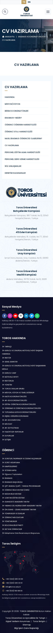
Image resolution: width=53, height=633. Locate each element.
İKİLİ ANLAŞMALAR (13, 166)
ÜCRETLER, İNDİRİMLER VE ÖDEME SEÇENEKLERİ (22, 458)
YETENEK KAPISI (10, 470)
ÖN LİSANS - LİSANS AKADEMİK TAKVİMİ (20, 509)
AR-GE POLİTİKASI (11, 428)
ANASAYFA (9, 36)
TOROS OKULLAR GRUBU (14, 389)
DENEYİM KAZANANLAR (15, 173)
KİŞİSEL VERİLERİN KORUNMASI (16, 416)
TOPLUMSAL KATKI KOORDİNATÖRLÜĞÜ (20, 412)
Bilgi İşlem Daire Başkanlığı (26, 628)
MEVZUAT (8, 424)
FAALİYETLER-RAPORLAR (14, 432)
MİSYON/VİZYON (12, 104)
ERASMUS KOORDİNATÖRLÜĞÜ (32, 36)
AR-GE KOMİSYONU (12, 420)
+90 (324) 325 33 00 (14, 579)
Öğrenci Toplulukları (13, 474)
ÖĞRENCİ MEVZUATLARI (14, 517)
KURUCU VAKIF (10, 373)
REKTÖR (7, 358)
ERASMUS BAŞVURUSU (13, 482)
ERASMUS (8, 478)
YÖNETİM (8, 385)
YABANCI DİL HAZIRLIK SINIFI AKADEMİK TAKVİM (22, 506)
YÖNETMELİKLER (10, 521)
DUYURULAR (9, 436)
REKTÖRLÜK (9, 381)
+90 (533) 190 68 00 (14, 591)
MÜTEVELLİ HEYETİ (11, 377)
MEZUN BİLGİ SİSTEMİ (12, 494)
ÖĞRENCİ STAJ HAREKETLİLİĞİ (18, 131)
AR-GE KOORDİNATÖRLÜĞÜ (15, 400)
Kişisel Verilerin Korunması (18, 621)
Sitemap (27, 624)
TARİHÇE (8, 346)
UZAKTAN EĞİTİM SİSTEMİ (14, 498)
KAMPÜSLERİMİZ (10, 466)
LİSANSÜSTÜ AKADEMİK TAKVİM (16, 502)
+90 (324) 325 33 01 (14, 583)
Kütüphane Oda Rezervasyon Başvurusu (22, 533)
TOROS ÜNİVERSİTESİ (29, 611)
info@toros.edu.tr (13, 587)
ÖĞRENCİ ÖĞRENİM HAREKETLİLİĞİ (20, 124)
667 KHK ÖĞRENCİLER (13, 529)
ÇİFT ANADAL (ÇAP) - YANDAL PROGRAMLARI (22, 486)
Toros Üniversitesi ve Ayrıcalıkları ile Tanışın (25, 618)
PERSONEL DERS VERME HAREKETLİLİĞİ (22, 159)
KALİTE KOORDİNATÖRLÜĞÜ (15, 396)
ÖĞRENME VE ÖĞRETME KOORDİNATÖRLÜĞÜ (22, 408)
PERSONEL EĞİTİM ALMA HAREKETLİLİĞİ (22, 152)
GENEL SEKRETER (11, 362)
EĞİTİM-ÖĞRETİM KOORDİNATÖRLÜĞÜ (20, 404)
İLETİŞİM (7, 440)
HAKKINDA (10, 97)
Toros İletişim (39, 621)
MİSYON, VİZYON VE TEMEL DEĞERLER (19, 392)
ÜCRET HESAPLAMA (12, 462)
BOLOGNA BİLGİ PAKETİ (13, 525)
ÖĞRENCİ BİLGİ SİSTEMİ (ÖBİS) (16, 490)
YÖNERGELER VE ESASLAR (14, 513)
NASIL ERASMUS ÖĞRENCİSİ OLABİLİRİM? (23, 138)
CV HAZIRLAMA (8, 40)
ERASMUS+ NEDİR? (13, 117)
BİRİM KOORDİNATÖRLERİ (16, 111)
